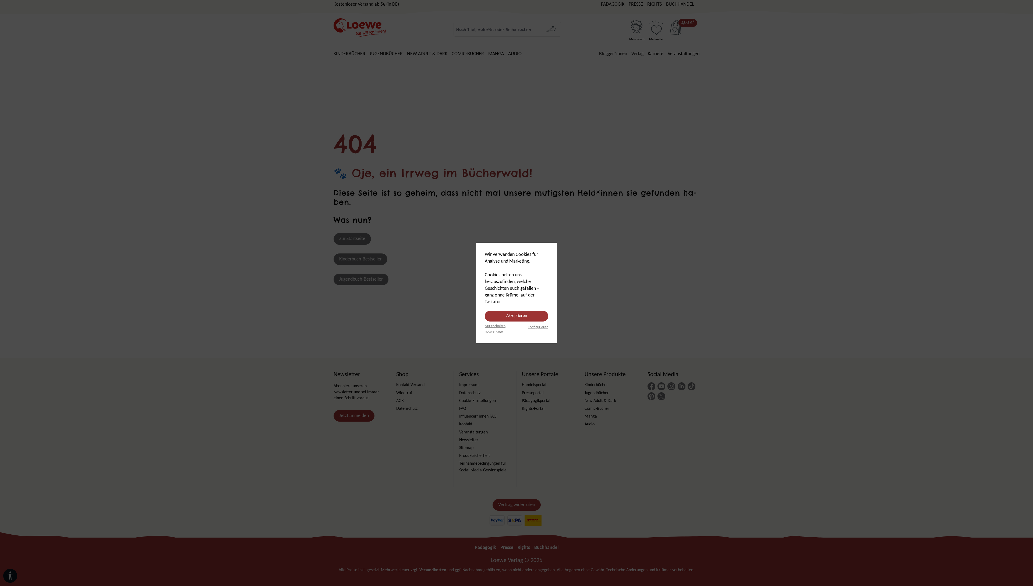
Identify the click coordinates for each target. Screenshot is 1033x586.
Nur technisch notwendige (495, 329)
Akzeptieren (516, 316)
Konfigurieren (538, 327)
